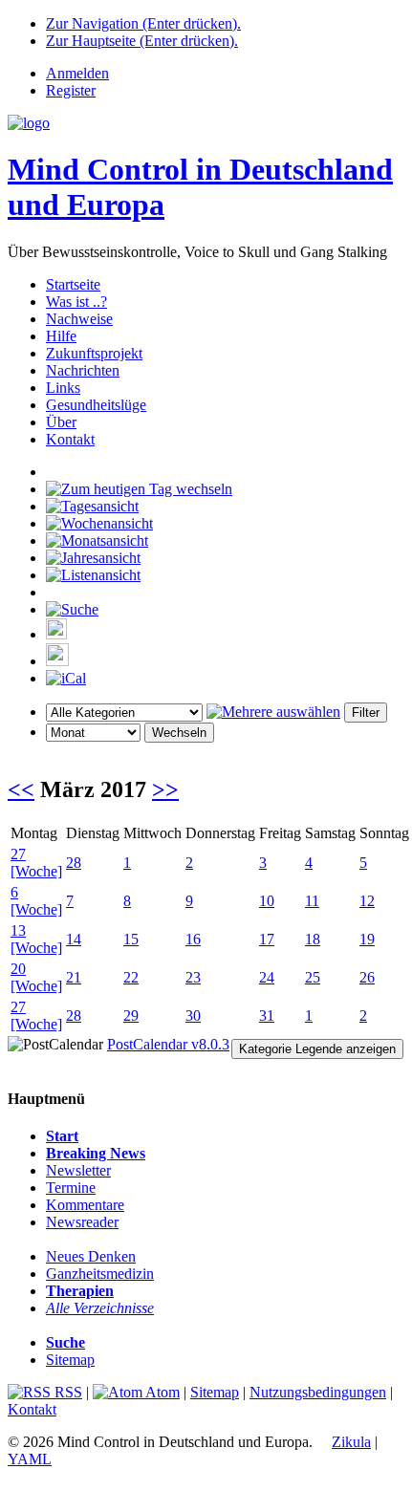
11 (312, 901)
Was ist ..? (76, 301)
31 (266, 1015)
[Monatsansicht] (97, 540)
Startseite (73, 284)
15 (131, 939)
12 (367, 901)
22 (131, 977)
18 (312, 939)
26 (367, 977)
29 (131, 1015)
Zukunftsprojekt (94, 353)
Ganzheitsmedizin (100, 1273)
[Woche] (36, 871)
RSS (66, 1392)
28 (73, 862)
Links (63, 387)
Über (61, 422)
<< (21, 789)
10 (266, 901)
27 (18, 854)
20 (18, 969)
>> (165, 789)
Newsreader (82, 1222)
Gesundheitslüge (96, 405)
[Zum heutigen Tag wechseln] (139, 489)
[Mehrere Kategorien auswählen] (273, 711)
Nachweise (79, 319)
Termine (71, 1187)
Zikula (351, 1442)
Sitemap (70, 1359)
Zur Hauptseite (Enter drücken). (142, 40)
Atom (161, 1392)
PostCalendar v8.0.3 (168, 1044)
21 (73, 977)
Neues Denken (91, 1256)
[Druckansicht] (56, 634)
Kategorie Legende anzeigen (317, 1049)
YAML (30, 1459)
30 (193, 1015)
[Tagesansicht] (92, 506)
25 (312, 977)
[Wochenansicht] (99, 523)
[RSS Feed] (57, 661)
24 (266, 977)
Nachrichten (82, 370)
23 (193, 977)
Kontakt (70, 439)
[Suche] (72, 609)
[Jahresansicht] (93, 558)
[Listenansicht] (93, 575)
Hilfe (61, 336)
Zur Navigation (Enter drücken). (143, 23)
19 (367, 939)
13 (18, 930)
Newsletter (78, 1170)
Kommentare (85, 1205)
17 (266, 939)
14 (73, 939)
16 (193, 939)
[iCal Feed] (66, 678)
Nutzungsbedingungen (317, 1392)
